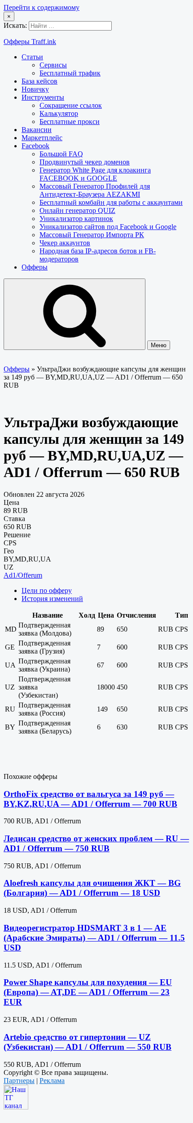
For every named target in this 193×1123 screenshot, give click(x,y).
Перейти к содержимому (41, 7)
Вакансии (37, 129)
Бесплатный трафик (70, 73)
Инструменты (43, 97)
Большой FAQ (61, 154)
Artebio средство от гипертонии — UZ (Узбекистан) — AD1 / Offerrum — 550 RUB (87, 1042)
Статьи (32, 57)
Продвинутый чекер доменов (84, 162)
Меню (159, 345)
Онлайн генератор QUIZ (77, 210)
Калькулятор (58, 113)
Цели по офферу (47, 590)
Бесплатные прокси (69, 121)
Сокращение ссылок (70, 105)
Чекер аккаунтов (64, 243)
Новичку (35, 89)
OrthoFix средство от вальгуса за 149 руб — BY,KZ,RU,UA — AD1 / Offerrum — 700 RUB (90, 799)
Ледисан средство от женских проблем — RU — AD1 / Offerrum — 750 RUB (96, 843)
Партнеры (19, 1080)
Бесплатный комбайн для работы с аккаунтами (111, 202)
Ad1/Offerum (23, 575)
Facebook (35, 146)
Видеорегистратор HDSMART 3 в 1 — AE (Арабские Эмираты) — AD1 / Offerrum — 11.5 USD (94, 937)
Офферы (35, 267)
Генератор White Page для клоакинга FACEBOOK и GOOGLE (95, 174)
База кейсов (39, 81)
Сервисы (53, 65)
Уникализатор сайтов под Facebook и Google (107, 226)
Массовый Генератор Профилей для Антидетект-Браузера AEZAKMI (94, 190)
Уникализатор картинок (76, 218)
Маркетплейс (42, 137)
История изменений (52, 598)
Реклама (52, 1080)
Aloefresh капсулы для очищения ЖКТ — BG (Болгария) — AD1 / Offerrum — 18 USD (92, 888)
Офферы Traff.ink (30, 41)
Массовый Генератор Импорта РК (91, 235)
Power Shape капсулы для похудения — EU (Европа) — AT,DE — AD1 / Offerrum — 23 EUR (88, 992)
